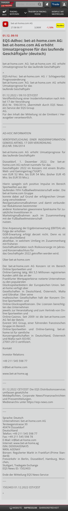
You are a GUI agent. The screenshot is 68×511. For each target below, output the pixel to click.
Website (17, 507)
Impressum (30, 507)
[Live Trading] (7, 4)
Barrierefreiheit (49, 507)
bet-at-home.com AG (21, 23)
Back (4, 14)
